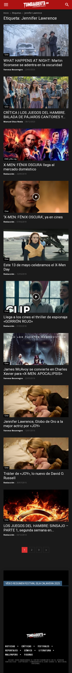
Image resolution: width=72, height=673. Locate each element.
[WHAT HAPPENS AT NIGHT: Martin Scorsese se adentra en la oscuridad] (36, 40)
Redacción (8, 174)
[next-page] (46, 550)
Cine (6, 54)
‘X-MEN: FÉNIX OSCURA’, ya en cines (33, 217)
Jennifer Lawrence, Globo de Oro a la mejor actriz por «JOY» (33, 423)
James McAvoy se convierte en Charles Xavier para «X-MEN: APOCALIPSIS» (35, 371)
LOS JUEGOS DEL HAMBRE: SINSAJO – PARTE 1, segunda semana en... (35, 528)
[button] (6, 4)
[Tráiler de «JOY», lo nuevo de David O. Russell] (36, 453)
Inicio (6, 12)
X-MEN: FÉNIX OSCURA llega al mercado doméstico (29, 167)
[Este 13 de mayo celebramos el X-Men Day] (36, 245)
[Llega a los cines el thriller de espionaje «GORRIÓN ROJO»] (36, 297)
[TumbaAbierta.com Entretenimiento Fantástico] (36, 635)
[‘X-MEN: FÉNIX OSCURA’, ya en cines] (36, 197)
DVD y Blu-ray (11, 159)
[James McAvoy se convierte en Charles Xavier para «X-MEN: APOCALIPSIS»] (36, 349)
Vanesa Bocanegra (13, 69)
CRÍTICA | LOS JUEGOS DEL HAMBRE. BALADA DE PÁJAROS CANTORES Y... (34, 115)
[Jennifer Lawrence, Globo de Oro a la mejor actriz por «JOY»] (36, 401)
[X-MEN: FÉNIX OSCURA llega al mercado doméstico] (36, 145)
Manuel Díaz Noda (13, 121)
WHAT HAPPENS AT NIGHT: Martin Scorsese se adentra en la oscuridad (32, 62)
